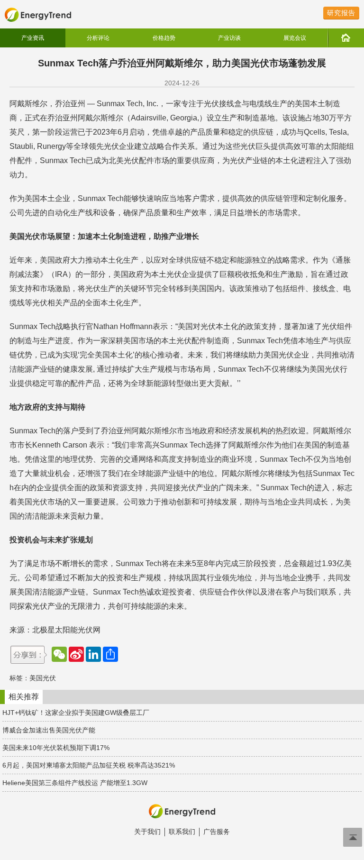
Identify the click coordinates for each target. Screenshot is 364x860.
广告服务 (216, 831)
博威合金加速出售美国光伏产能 (48, 730)
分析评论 (98, 38)
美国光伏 (42, 678)
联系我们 (182, 831)
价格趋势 (164, 38)
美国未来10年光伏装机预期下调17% (55, 747)
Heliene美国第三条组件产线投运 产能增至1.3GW (74, 783)
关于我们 (147, 831)
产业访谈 (229, 38)
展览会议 (294, 38)
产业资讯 (32, 38)
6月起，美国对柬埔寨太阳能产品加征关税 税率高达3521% (88, 765)
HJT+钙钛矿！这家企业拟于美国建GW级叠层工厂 (75, 712)
